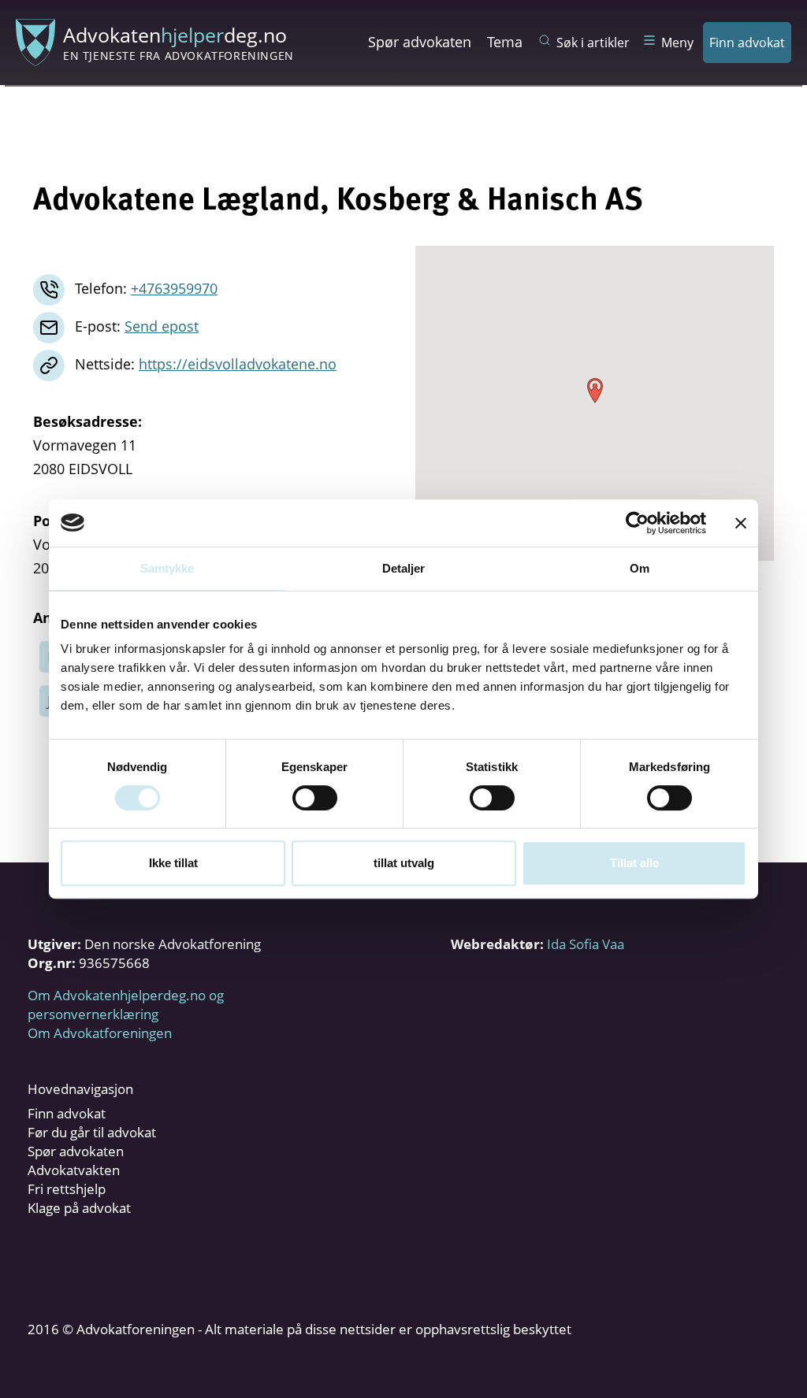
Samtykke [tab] (167, 568)
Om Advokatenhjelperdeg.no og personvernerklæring (126, 1004)
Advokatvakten (74, 1170)
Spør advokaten (419, 41)
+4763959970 (174, 288)
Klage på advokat (79, 1208)
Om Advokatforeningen (100, 1033)
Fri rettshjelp (67, 1189)
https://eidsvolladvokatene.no (238, 363)
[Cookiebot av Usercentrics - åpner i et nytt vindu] (637, 523)
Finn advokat (747, 42)
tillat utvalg (404, 863)
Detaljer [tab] (404, 568)
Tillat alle (634, 863)
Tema (505, 41)
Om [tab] (639, 568)
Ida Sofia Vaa (585, 944)
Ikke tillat (173, 863)
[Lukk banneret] (740, 522)
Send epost (162, 326)
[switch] (314, 797)
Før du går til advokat (92, 1132)
